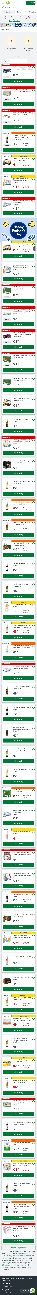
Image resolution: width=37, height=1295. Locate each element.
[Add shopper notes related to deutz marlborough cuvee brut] (33, 523)
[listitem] (18, 56)
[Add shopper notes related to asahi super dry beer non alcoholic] (33, 853)
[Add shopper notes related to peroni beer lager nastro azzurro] (33, 667)
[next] (34, 248)
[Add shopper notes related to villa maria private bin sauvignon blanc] (33, 1039)
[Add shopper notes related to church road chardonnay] (33, 1184)
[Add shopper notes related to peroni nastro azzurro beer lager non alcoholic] (33, 1226)
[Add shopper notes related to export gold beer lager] (33, 1060)
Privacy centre (6, 1290)
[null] (18, 230)
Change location (14, 21)
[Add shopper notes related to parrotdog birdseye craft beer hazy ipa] (33, 1019)
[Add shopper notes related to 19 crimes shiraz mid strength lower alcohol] (33, 136)
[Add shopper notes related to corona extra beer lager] (33, 159)
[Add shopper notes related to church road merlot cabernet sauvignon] (33, 1205)
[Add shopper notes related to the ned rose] (33, 957)
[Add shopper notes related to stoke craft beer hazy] (33, 978)
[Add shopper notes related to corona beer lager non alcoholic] (33, 935)
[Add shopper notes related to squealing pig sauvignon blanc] (33, 1081)
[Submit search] (3, 12)
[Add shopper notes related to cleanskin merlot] (33, 564)
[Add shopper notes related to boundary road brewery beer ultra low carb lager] (33, 310)
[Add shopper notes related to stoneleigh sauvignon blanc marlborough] (33, 646)
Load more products (18, 1248)
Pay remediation (7, 1286)
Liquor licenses (6, 1283)
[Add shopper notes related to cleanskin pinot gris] (33, 770)
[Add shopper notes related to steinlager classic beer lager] (33, 543)
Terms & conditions (8, 1293)
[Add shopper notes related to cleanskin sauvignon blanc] (33, 482)
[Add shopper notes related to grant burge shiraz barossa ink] (33, 1123)
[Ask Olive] (32, 1291)
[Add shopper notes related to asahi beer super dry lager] (33, 461)
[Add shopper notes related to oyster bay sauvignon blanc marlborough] (33, 626)
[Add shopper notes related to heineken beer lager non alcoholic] (33, 874)
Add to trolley (18, 81)
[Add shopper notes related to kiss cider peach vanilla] (33, 605)
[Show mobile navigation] (3, 3)
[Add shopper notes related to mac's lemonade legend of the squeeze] (33, 67)
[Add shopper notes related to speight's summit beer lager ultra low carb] (33, 179)
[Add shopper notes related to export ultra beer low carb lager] (33, 113)
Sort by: (4, 61)
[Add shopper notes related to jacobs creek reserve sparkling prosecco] (33, 728)
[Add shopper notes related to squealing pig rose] (33, 832)
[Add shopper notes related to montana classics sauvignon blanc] (33, 502)
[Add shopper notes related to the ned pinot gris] (33, 420)
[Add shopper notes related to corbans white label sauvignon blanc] (33, 749)
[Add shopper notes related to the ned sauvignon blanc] (33, 687)
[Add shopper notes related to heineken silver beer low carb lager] (33, 90)
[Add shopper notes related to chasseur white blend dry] (33, 1143)
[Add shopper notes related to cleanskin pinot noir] (33, 708)
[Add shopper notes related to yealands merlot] (33, 894)
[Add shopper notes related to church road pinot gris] (33, 584)
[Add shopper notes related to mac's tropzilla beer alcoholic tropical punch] (33, 333)
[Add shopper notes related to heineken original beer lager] (33, 287)
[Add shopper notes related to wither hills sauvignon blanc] (33, 998)
